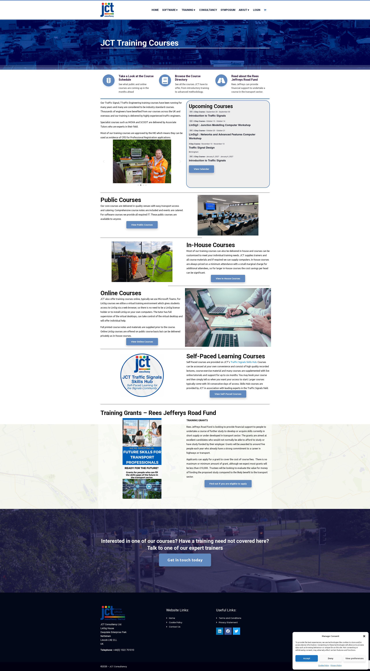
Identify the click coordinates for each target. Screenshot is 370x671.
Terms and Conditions (230, 618)
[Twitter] (236, 631)
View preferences (354, 658)
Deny (330, 658)
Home (172, 618)
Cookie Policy (323, 665)
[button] (364, 636)
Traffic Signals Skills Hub (244, 362)
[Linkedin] (219, 631)
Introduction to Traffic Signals (207, 115)
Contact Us (174, 626)
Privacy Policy (336, 665)
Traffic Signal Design (202, 147)
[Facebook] (228, 631)
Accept (306, 658)
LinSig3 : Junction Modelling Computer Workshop (220, 125)
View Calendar (201, 169)
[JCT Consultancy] (107, 10)
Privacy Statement (228, 622)
